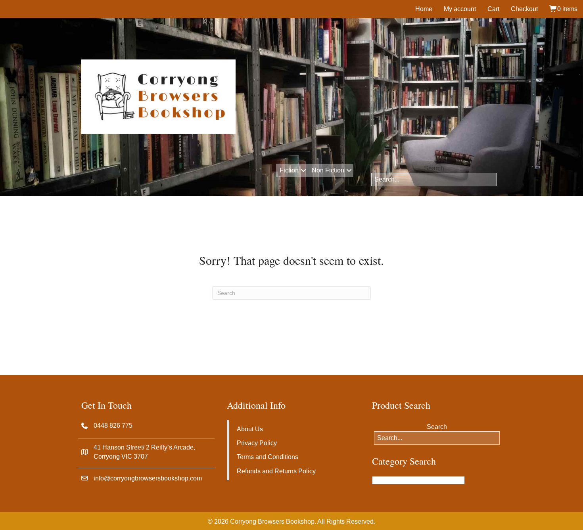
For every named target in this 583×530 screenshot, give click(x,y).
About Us (250, 429)
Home (423, 9)
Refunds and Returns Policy (276, 471)
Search (434, 168)
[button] (303, 170)
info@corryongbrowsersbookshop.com (148, 478)
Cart (493, 9)
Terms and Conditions (267, 456)
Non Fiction (328, 170)
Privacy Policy (257, 443)
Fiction (289, 170)
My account (460, 9)
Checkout (524, 9)
